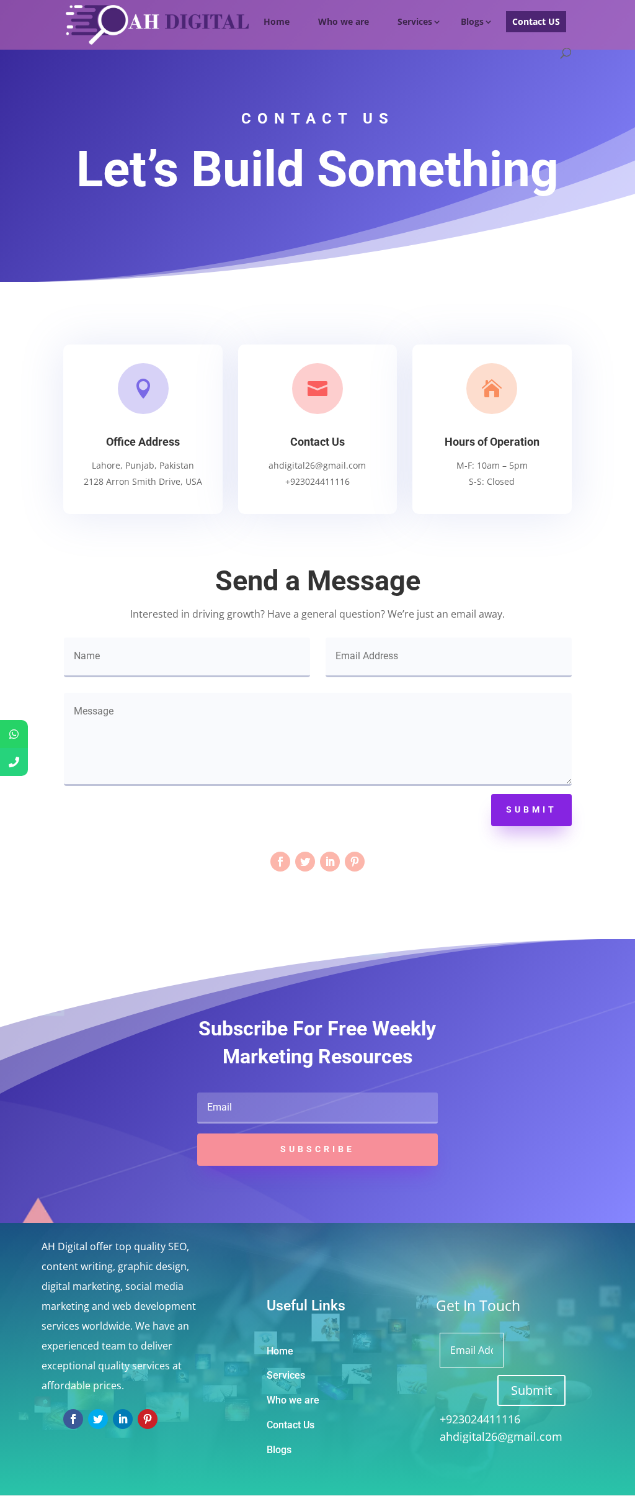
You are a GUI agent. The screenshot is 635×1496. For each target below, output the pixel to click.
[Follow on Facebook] (280, 862)
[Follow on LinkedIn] (330, 862)
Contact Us (290, 1425)
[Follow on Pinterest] (355, 862)
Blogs (472, 21)
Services (414, 21)
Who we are (343, 21)
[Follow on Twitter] (305, 862)
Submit (531, 809)
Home (277, 21)
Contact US (536, 21)
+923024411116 (470, 1419)
